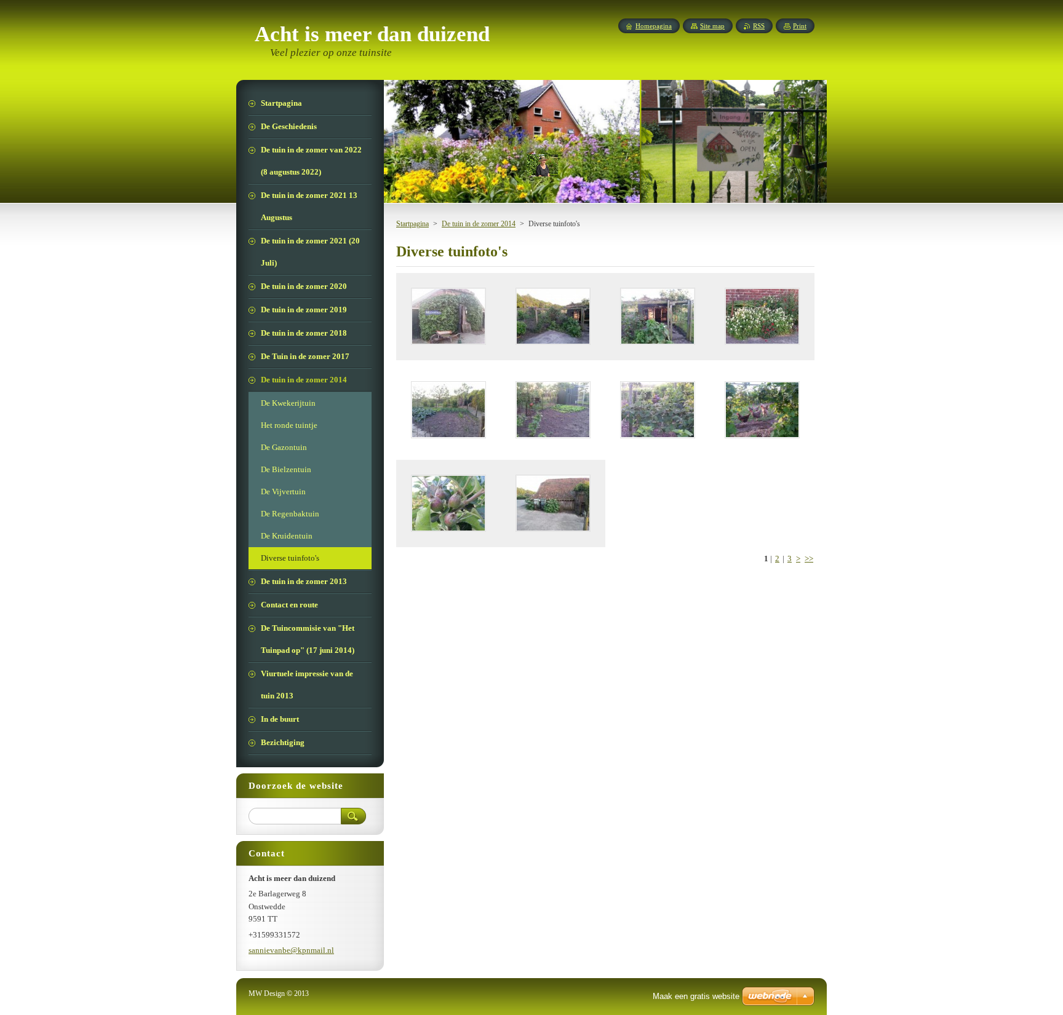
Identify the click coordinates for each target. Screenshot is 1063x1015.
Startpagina (412, 223)
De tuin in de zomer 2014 (479, 223)
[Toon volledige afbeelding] (448, 316)
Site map (712, 26)
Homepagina (653, 26)
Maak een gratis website (696, 996)
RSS (759, 26)
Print (799, 26)
